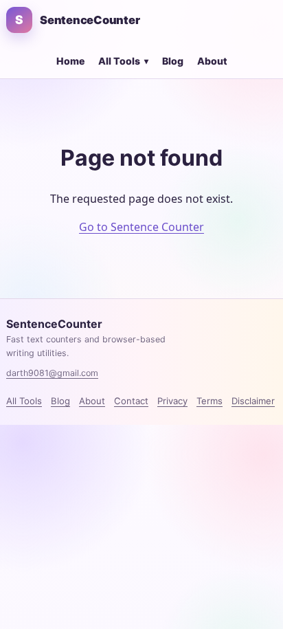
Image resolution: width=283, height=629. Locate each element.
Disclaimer (253, 400)
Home (70, 61)
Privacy (172, 400)
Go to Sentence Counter (141, 226)
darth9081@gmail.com (52, 373)
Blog (172, 61)
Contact (131, 400)
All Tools (123, 61)
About (212, 61)
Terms (209, 400)
